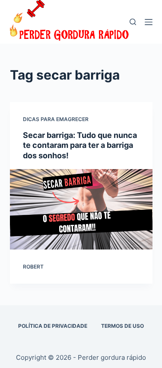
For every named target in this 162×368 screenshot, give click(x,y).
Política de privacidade (52, 326)
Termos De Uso (122, 326)
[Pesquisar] (133, 22)
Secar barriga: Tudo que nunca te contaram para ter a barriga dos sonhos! (80, 145)
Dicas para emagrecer (56, 119)
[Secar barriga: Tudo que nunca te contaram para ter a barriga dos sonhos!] (81, 209)
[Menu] (148, 22)
